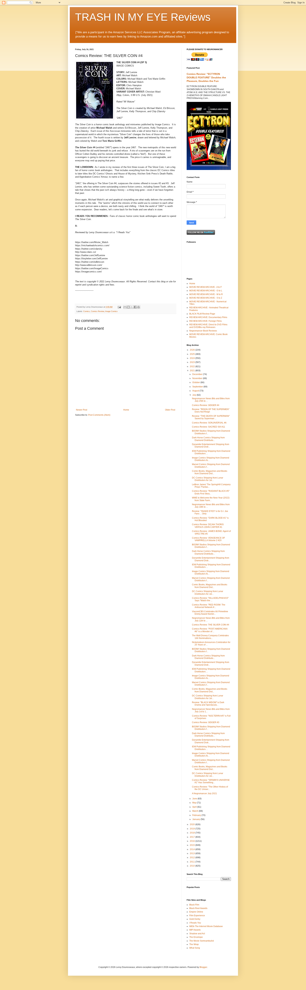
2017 (192, 837)
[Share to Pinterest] (138, 307)
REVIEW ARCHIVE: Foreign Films (205, 321)
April (194, 807)
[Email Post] (119, 307)
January (196, 819)
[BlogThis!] (128, 307)
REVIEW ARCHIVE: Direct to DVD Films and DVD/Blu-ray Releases (208, 325)
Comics (86, 311)
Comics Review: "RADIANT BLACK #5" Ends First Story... (211, 492)
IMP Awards (195, 930)
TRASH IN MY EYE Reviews (143, 17)
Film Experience (197, 915)
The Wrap (194, 944)
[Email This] (125, 307)
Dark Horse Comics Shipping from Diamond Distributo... (208, 438)
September (197, 386)
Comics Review (97, 311)
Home (126, 410)
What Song (194, 948)
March (195, 811)
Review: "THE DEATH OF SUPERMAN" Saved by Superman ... (211, 417)
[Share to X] (132, 307)
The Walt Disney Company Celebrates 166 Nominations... (210, 636)
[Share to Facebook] (135, 307)
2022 (192, 366)
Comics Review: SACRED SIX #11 (208, 427)
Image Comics (111, 311)
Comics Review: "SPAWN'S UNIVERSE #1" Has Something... (211, 781)
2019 (192, 828)
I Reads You (195, 923)
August (196, 390)
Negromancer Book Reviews (203, 331)
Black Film (194, 905)
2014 (192, 849)
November (197, 378)
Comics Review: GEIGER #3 (205, 722)
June (195, 798)
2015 (192, 845)
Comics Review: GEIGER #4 (205, 405)
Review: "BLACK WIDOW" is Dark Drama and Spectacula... (208, 703)
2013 (192, 853)
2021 (192, 370)
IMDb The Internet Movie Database (206, 926)
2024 (192, 358)
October (196, 382)
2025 (192, 354)
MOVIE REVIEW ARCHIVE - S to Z (205, 298)
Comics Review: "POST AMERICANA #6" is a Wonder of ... (209, 630)
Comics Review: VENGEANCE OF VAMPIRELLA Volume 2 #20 (208, 539)
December (197, 374)
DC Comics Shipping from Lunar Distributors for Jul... (207, 479)
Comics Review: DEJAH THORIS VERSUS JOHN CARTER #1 (208, 525)
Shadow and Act (197, 933)
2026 (192, 350)
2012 (192, 857)
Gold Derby (194, 919)
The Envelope (196, 937)
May (194, 802)
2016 (192, 841)
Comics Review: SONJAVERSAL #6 (209, 423)
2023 (192, 362)
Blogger (203, 967)
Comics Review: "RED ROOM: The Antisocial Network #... (208, 606)
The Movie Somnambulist (201, 941)
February (197, 815)
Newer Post (81, 410)
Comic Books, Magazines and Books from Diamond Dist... (209, 472)
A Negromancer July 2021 (204, 793)
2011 (192, 862)
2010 (192, 866)
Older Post (170, 410)
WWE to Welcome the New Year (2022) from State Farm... (211, 499)
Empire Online (196, 912)
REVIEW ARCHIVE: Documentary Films (208, 317)
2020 (192, 824)
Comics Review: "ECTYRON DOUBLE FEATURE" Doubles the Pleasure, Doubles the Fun (206, 77)
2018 (192, 833)
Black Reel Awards (198, 908)
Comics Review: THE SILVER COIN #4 (210, 625)
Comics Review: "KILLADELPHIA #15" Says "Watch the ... (210, 599)
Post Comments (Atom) (99, 415)
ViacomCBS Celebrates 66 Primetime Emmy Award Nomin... (210, 612)
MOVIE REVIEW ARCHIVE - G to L (205, 290)
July (194, 395)
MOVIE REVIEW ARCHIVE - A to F (205, 287)
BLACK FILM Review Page (202, 314)
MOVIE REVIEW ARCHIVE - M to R (206, 294)
